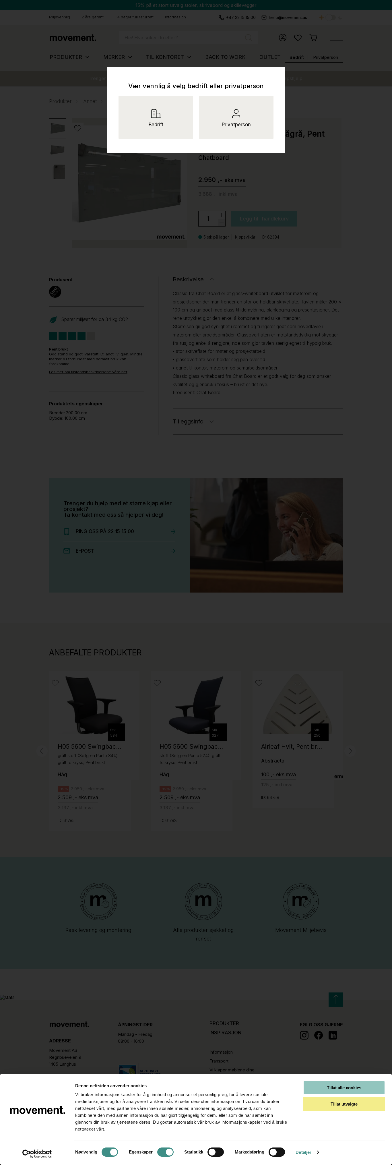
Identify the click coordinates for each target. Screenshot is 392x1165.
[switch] (165, 1152)
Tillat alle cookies (344, 1087)
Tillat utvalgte (344, 1104)
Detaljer (303, 1152)
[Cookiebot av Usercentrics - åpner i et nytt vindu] (37, 1153)
